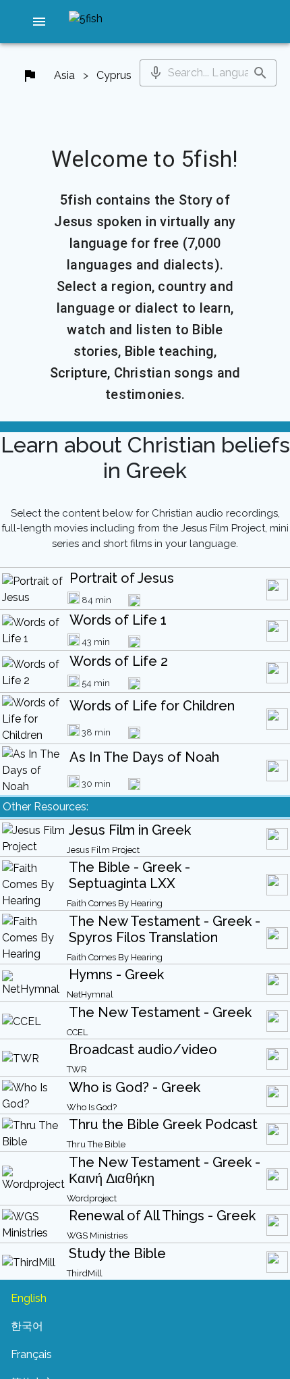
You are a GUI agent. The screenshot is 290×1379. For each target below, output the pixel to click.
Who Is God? (92, 1107)
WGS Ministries (97, 1235)
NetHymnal (90, 994)
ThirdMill (85, 1273)
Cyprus (114, 75)
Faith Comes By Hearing (115, 903)
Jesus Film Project (103, 850)
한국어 (27, 1326)
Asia (64, 75)
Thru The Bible (96, 1144)
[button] (39, 21)
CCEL (77, 1032)
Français (31, 1354)
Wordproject (92, 1198)
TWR (77, 1069)
